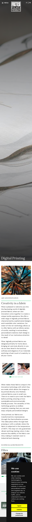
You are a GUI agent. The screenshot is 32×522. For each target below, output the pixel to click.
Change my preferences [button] (19, 514)
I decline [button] (19, 509)
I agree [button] (19, 506)
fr (30, 3)
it (26, 3)
